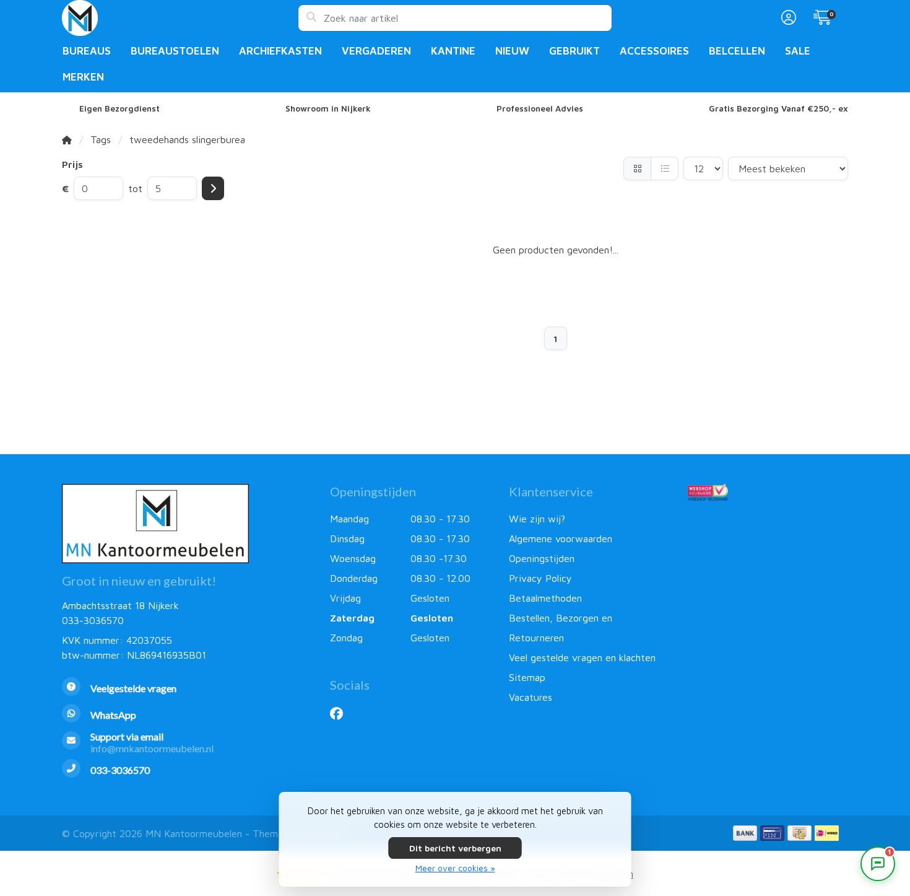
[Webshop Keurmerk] (768, 492)
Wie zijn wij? (537, 518)
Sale (797, 51)
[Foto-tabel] (637, 168)
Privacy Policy (540, 578)
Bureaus (87, 51)
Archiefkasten (280, 51)
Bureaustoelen (175, 51)
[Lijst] (664, 168)
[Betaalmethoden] (745, 833)
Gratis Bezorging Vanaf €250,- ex (778, 108)
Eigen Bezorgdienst (119, 108)
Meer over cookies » (455, 868)
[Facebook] (341, 713)
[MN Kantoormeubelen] (180, 18)
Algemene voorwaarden (560, 538)
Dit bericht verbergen (455, 848)
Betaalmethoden (545, 598)
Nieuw (512, 51)
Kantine (453, 51)
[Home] (67, 139)
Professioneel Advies (539, 108)
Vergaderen (376, 51)
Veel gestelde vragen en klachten (582, 657)
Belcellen (737, 51)
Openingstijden (541, 558)
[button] (786, 18)
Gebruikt (574, 51)
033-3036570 (93, 620)
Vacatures (530, 697)
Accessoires (654, 51)
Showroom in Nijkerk (328, 108)
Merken (83, 77)
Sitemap (527, 677)
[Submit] (213, 188)
